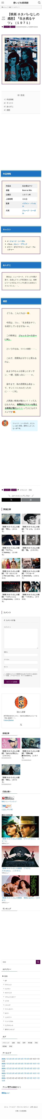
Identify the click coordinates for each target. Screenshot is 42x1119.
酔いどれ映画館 (21, 3)
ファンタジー (9, 1009)
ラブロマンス (9, 1025)
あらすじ (10, 106)
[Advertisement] (21, 142)
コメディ (6, 27)
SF (6, 980)
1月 (7, 1059)
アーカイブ (12, 1107)
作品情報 (10, 99)
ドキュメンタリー (10, 997)
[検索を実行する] (38, 962)
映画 (6, 976)
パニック (7, 1005)
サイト (6, 667)
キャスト (10, 103)
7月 (25, 1059)
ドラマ (13, 27)
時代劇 (30, 1043)
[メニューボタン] (2, 2)
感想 (8, 110)
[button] (11, 500)
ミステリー (8, 1017)
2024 (3, 1068)
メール (6, 659)
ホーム (6, 1107)
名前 (6, 652)
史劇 (13, 1043)
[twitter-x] (21, 725)
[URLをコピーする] (30, 500)
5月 (19, 1059)
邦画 (10, 1046)
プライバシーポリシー (23, 1107)
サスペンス (8, 993)
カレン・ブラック (20, 244)
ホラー (7, 1013)
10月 (34, 1064)
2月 (10, 1059)
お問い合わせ (34, 1107)
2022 (3, 1078)
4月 (16, 1059)
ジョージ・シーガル (17, 241)
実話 (18, 1043)
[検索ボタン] (39, 2)
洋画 (30, 490)
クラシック (23, 490)
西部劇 (5, 1046)
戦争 (24, 1043)
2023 (3, 1073)
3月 (13, 1059)
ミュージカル (9, 1021)
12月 (3, 1066)
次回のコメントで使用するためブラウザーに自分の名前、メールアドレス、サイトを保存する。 (21, 674)
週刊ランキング (9, 1029)
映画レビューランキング (9, 801)
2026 (3, 1059)
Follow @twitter (9, 720)
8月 (28, 1059)
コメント (7, 627)
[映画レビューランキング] (8, 799)
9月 (31, 1064)
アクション (8, 984)
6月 (22, 1059)
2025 (3, 1064)
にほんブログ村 (7, 809)
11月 (38, 1064)
